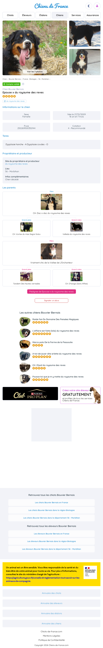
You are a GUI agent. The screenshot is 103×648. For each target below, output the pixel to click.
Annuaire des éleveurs (51, 603)
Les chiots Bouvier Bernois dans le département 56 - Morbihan (51, 518)
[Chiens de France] (51, 6)
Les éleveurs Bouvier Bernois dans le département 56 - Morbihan (51, 549)
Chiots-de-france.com (51, 631)
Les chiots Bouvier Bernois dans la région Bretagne (51, 510)
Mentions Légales (51, 635)
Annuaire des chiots (51, 593)
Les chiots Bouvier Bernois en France (51, 502)
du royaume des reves (15, 101)
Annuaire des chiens (51, 623)
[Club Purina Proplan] (30, 393)
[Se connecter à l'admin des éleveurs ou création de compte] (97, 6)
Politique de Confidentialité (51, 640)
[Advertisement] (51, 424)
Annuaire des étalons (51, 613)
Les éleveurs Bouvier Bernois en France (51, 534)
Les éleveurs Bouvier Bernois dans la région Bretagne (51, 541)
